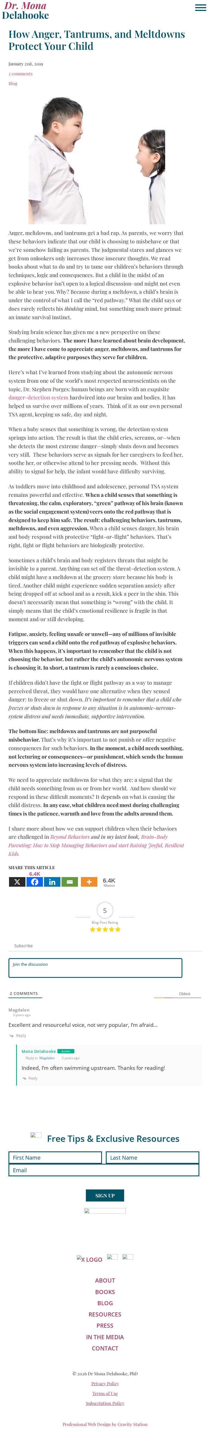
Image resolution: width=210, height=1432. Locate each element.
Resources (105, 1314)
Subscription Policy (105, 1403)
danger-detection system (39, 397)
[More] (89, 879)
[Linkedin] (52, 879)
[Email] (70, 879)
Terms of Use (105, 1393)
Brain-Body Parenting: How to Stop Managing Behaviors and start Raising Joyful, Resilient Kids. (96, 845)
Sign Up (105, 1195)
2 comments (20, 73)
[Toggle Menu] (200, 7)
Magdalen (47, 1058)
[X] (17, 879)
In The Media (105, 1337)
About (105, 1280)
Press (105, 1325)
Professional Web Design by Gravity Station (105, 1424)
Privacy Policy (105, 1383)
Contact (105, 1348)
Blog (12, 83)
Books (105, 1292)
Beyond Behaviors (70, 836)
